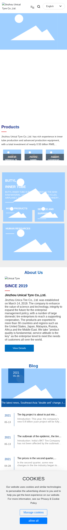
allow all (34, 520)
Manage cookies (34, 512)
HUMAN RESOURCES (18, 228)
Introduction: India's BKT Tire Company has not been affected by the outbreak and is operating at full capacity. (38, 443)
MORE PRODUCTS (16, 208)
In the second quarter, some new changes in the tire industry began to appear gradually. (37, 465)
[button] (62, 59)
